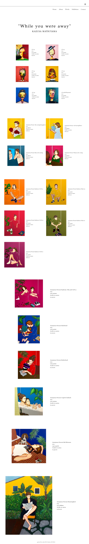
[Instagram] (85, 4)
